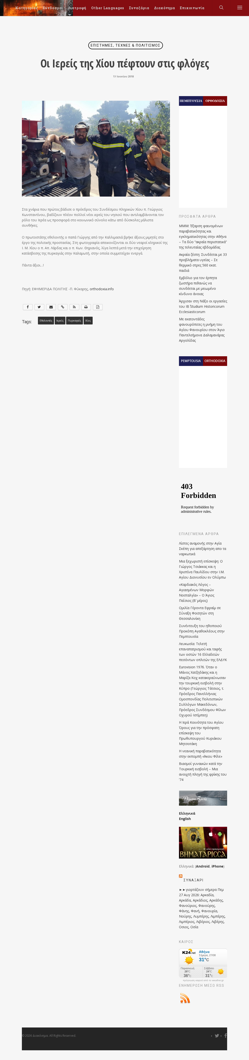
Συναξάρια (139, 8)
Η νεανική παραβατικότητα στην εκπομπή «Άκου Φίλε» (200, 754)
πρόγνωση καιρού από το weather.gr (203, 980)
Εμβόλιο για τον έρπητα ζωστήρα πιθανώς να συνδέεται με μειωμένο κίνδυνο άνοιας (198, 285)
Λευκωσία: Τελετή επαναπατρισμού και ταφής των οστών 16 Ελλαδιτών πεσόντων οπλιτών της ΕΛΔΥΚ (203, 651)
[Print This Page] (86, 307)
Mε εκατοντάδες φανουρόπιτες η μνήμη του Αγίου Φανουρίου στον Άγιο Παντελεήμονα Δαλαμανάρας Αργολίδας (202, 330)
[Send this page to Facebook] (28, 307)
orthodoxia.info (102, 289)
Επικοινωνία (192, 8)
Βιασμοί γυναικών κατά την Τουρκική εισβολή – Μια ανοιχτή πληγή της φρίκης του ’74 (203, 771)
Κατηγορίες (26, 8)
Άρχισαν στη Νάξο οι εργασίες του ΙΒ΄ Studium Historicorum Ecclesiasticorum (203, 306)
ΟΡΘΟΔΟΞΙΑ (215, 101)
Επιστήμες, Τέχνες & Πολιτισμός (125, 45)
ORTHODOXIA (215, 361)
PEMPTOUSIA (191, 361)
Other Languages (107, 8)
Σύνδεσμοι (53, 8)
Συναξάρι (194, 880)
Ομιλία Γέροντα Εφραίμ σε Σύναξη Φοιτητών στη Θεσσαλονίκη (200, 613)
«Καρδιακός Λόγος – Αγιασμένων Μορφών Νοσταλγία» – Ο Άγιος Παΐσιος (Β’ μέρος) (196, 592)
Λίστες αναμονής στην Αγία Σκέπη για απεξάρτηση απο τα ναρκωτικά (202, 548)
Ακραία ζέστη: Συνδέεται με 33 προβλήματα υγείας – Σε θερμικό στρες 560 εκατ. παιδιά (203, 262)
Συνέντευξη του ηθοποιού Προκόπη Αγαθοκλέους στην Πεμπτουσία (202, 631)
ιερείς (60, 320)
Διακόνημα (164, 8)
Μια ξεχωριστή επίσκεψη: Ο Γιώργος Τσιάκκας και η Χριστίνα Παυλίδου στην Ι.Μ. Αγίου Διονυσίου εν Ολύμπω (202, 569)
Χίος (88, 320)
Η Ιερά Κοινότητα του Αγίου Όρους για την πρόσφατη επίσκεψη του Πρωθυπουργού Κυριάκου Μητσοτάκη (201, 733)
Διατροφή (77, 8)
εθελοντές (46, 320)
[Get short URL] (63, 307)
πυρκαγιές (74, 320)
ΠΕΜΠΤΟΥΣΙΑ (191, 101)
